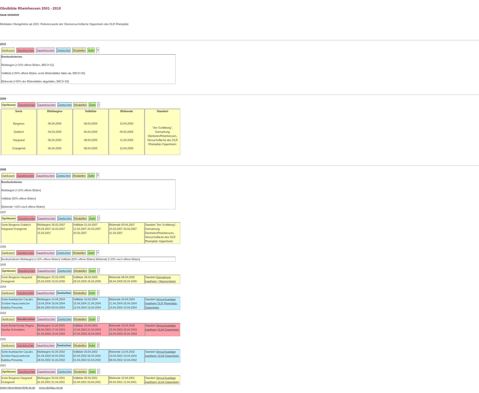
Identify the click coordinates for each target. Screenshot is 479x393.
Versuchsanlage (166, 299)
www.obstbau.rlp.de (51, 387)
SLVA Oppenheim (168, 329)
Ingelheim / (151, 281)
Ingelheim (151, 303)
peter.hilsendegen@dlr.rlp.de (18, 387)
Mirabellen (79, 50)
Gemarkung (163, 277)
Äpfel (91, 50)
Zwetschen (63, 50)
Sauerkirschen (45, 50)
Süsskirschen (25, 50)
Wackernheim (167, 281)
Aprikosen (8, 50)
